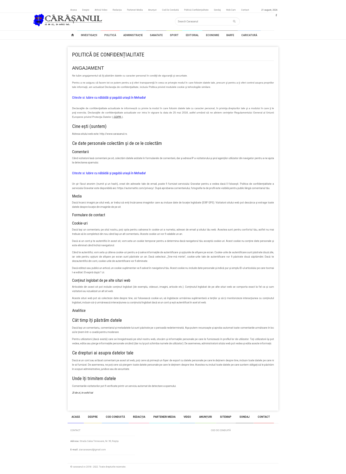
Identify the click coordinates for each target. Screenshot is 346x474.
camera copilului (117, 403)
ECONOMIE (212, 35)
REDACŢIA (139, 416)
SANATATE (156, 35)
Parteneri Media (135, 10)
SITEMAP (225, 416)
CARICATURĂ (249, 35)
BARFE (230, 35)
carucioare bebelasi (96, 403)
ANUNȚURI (205, 416)
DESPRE (93, 416)
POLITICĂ (110, 35)
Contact (245, 10)
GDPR (117, 116)
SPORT (174, 35)
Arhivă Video (101, 10)
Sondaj (217, 10)
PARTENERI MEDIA (164, 416)
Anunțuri (152, 10)
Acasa (73, 10)
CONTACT (264, 416)
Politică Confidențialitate (196, 10)
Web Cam (231, 10)
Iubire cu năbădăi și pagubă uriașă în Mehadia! (116, 97)
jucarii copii (78, 403)
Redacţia (117, 10)
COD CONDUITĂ (115, 416)
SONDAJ (244, 416)
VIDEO (187, 416)
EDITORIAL (192, 35)
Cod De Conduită (170, 10)
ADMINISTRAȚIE (133, 35)
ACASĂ (76, 416)
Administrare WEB (265, 466)
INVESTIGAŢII (89, 35)
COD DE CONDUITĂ (221, 430)
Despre (85, 10)
